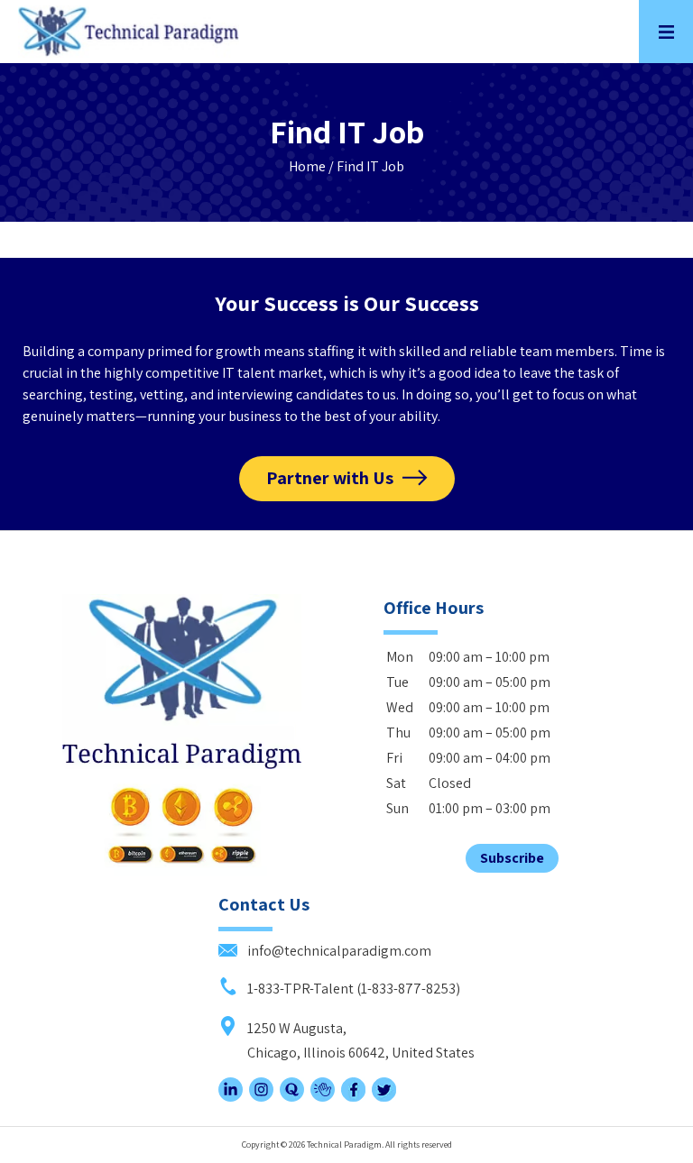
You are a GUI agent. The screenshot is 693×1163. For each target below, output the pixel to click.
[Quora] (292, 1096)
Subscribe (512, 857)
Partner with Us (329, 478)
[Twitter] (384, 1096)
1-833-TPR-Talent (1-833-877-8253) (352, 988)
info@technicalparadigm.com (338, 950)
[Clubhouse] (322, 1096)
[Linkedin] (230, 1096)
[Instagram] (261, 1096)
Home (307, 166)
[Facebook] (353, 1096)
